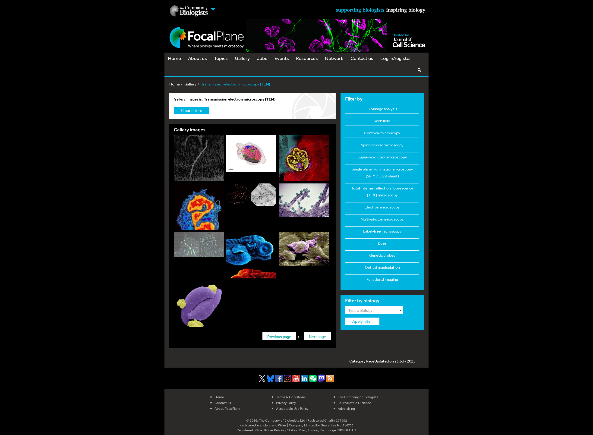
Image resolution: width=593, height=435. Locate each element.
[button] (200, 159)
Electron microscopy (382, 207)
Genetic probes (382, 255)
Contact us (361, 58)
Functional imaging (382, 279)
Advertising (346, 408)
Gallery (242, 58)
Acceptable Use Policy (292, 408)
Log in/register (395, 58)
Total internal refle (382, 191)
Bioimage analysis (382, 108)
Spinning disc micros (382, 144)
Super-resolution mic (382, 156)
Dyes (382, 243)
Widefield (382, 120)
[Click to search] (419, 70)
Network (334, 58)
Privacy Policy (286, 402)
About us (197, 58)
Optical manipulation (382, 267)
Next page (317, 337)
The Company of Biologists (358, 397)
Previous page (279, 337)
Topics (221, 58)
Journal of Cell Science (354, 402)
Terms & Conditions (291, 397)
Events (281, 58)
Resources (307, 58)
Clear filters (191, 110)
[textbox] (374, 310)
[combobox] (374, 310)
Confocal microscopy (382, 132)
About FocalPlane (227, 408)
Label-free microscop (382, 231)
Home (174, 58)
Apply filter (362, 321)
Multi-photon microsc (382, 219)
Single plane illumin (382, 172)
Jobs (262, 58)
